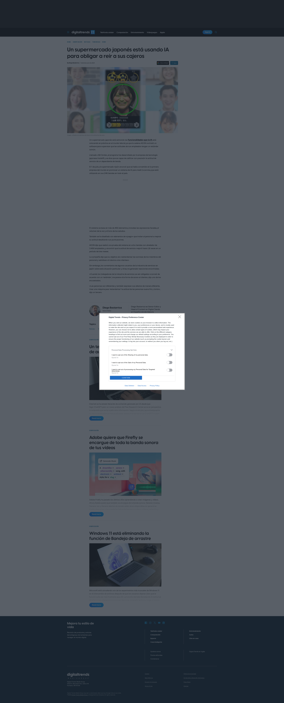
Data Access (142, 386)
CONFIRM (126, 378)
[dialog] (142, 351)
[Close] (180, 317)
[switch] (169, 354)
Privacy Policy (154, 386)
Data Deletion (129, 386)
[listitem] (142, 350)
